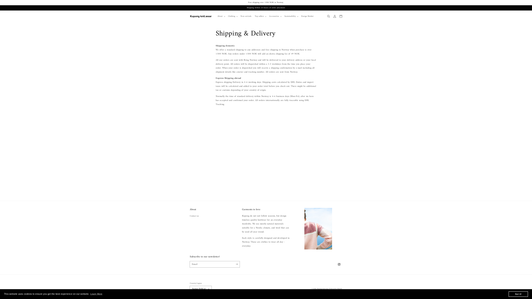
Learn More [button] (96, 294)
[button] (329, 16)
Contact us (194, 216)
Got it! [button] (518, 294)
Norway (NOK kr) (199, 288)
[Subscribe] (237, 264)
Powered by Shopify (335, 289)
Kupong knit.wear (322, 289)
